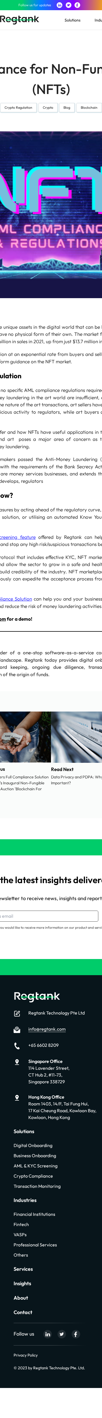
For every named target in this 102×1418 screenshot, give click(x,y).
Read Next (62, 769)
